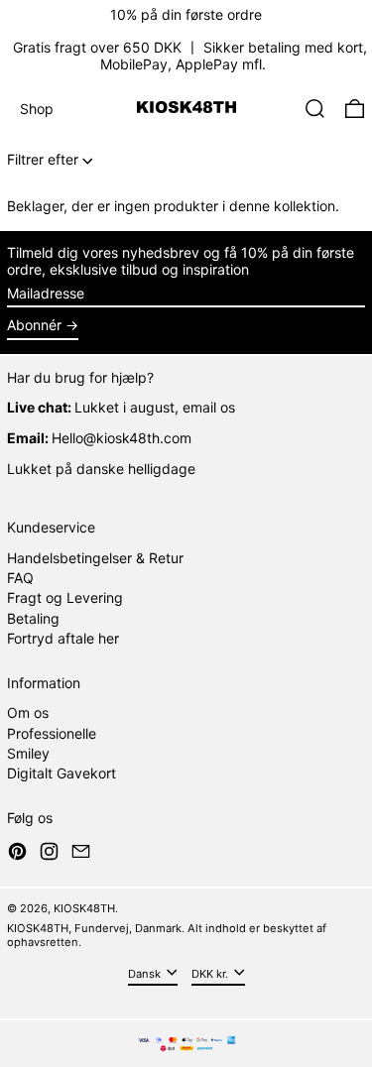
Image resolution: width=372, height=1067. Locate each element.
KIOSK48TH (84, 908)
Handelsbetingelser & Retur (95, 557)
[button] (315, 108)
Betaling (33, 618)
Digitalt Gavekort (61, 773)
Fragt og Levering (65, 597)
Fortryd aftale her (63, 638)
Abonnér (34, 324)
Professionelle (51, 733)
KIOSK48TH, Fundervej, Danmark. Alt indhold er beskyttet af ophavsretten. (166, 934)
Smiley (28, 753)
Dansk (146, 973)
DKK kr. (211, 973)
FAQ (20, 577)
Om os (28, 712)
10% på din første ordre (186, 14)
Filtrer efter (42, 159)
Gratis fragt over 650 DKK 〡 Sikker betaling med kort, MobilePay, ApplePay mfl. (190, 55)
